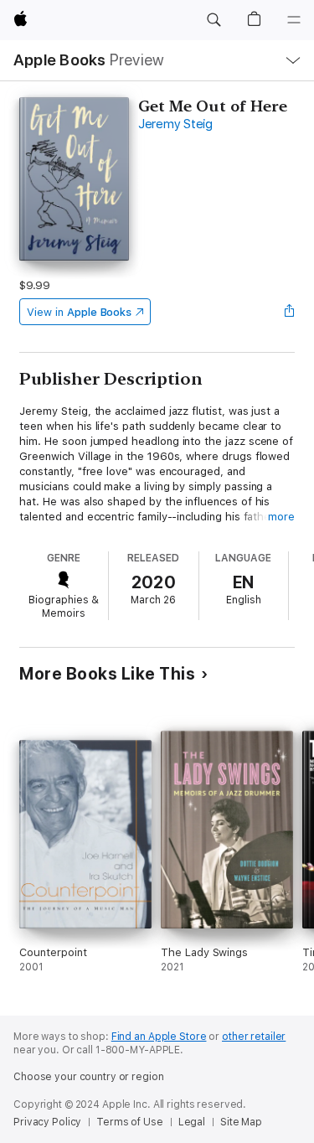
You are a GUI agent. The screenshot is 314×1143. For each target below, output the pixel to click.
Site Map (241, 1122)
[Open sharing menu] (290, 312)
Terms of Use (129, 1122)
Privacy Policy (47, 1122)
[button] (213, 20)
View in (79, 312)
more (281, 516)
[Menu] (294, 20)
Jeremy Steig (175, 124)
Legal (191, 1122)
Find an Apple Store (159, 1036)
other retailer (254, 1036)
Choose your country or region (88, 1077)
